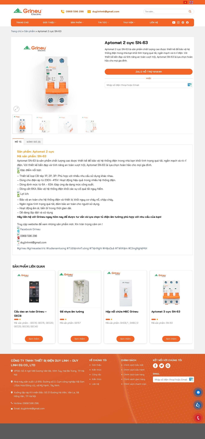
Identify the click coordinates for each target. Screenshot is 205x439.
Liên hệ (154, 22)
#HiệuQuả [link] (108, 248)
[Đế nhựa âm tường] (79, 289)
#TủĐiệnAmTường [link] (78, 248)
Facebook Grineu (30, 229)
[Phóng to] (16, 109)
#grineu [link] (21, 248)
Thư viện (128, 22)
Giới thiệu (48, 22)
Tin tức (102, 22)
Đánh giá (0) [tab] (33, 142)
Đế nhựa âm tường (72, 311)
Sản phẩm (76, 22)
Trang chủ (22, 22)
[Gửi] (190, 11)
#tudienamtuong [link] (56, 248)
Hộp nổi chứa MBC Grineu (122, 311)
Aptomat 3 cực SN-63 (165, 311)
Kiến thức (96, 369)
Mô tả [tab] (18, 142)
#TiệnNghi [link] (95, 248)
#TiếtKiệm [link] (121, 248)
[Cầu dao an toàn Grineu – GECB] (34, 289)
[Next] (94, 75)
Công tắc (96, 374)
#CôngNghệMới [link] (137, 248)
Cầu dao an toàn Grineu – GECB (30, 313)
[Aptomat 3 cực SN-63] (171, 289)
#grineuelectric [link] (36, 248)
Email (156, 373)
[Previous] (18, 75)
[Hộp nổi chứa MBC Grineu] (125, 289)
